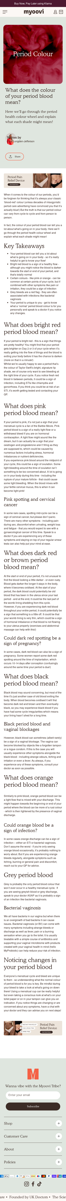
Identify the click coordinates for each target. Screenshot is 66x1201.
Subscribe (33, 1106)
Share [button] (17, 156)
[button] (5, 12)
